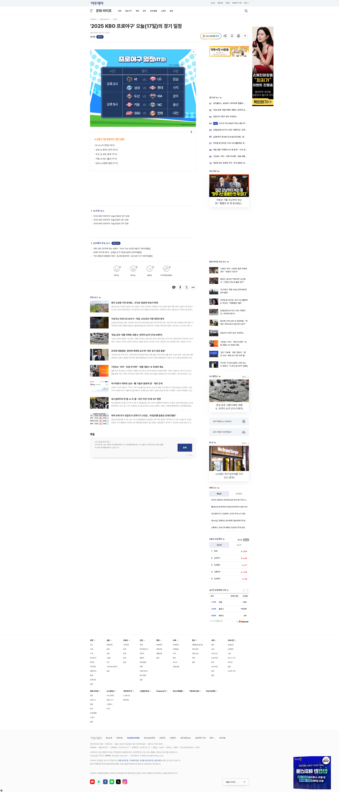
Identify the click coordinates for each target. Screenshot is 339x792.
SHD (216, 551)
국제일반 (176, 649)
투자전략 (239, 494)
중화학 (142, 658)
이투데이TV (127, 691)
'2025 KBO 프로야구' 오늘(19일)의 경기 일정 (111, 216)
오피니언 (231, 640)
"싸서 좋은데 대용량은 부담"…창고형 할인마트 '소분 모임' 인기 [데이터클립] (123, 256)
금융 (108, 640)
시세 (91, 653)
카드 (108, 662)
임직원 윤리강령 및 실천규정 (150, 760)
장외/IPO (93, 658)
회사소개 (109, 738)
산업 (141, 640)
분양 (124, 658)
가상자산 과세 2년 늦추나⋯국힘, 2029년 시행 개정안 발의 (137, 318)
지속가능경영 (210, 691)
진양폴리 (217, 565)
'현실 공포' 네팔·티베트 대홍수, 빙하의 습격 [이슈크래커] (136, 334)
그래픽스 (109, 704)
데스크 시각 (231, 658)
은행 (108, 649)
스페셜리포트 (144, 691)
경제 (157, 640)
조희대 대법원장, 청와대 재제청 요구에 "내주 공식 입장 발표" (138, 351)
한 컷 (108, 709)
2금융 (109, 658)
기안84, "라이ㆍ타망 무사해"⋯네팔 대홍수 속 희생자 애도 (137, 367)
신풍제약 (217, 572)
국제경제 (176, 645)
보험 (108, 653)
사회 (212, 640)
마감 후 (230, 662)
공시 (91, 645)
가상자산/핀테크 (112, 667)
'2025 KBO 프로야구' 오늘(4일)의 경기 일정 (110, 223)
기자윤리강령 (134, 760)
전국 (212, 662)
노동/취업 (214, 658)
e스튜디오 (126, 696)
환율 (91, 675)
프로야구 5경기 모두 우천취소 (225, 116)
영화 (137, 11)
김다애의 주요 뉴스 (101, 243)
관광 (119, 11)
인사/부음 (214, 667)
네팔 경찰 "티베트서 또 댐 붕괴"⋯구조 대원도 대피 (233, 150)
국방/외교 (195, 653)
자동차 (142, 653)
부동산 (125, 640)
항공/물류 (143, 662)
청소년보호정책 (149, 738)
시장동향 (126, 645)
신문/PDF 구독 (237, 3)
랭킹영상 (126, 700)
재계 (141, 645)
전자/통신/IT (144, 649)
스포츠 (163, 11)
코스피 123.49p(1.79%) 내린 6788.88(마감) (234, 123)
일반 (171, 11)
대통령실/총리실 (197, 645)
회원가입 (220, 3)
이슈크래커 (110, 696)
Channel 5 (161, 691)
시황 (91, 649)
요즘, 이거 (110, 700)
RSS (245, 3)
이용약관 (119, 738)
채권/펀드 (93, 671)
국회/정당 (195, 649)
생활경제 (159, 653)
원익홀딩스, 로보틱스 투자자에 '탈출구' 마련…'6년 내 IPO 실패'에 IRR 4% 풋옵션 (245, 103)
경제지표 (159, 649)
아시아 (175, 662)
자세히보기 (116, 243)
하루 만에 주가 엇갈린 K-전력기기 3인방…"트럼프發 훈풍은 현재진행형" (143, 415)
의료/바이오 (144, 671)
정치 (193, 640)
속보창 (227, 3)
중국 (174, 658)
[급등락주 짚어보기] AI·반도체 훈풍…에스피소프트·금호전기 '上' (238, 137)
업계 (124, 649)
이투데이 (93, 19)
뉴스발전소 (111, 691)
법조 (212, 645)
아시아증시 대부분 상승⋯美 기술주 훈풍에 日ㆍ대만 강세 (136, 383)
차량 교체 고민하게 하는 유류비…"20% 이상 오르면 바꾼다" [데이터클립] (122, 248)
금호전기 (217, 558)
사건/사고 (214, 653)
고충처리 (162, 738)
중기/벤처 (143, 675)
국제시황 (93, 680)
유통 (141, 667)
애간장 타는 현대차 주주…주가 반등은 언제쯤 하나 (232, 163)
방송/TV (128, 11)
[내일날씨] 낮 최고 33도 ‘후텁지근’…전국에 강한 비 (233, 130)
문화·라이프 (103, 11)
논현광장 (231, 649)
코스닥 (239, 545)
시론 (229, 653)
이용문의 (173, 738)
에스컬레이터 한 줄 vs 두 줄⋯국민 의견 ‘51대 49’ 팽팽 (136, 399)
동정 (212, 671)
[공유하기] (225, 36)
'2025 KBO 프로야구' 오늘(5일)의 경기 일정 (110, 220)
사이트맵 (222, 738)
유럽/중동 (176, 667)
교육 (212, 649)
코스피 (219, 545)
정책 (124, 653)
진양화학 (217, 579)
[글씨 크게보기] (245, 36)
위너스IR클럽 (177, 691)
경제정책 (159, 645)
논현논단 (231, 645)
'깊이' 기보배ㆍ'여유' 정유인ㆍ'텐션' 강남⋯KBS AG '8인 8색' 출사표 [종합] (233, 355)
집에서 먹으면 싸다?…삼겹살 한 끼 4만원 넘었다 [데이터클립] (117, 252)
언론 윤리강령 (123, 760)
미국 (174, 653)
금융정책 (109, 645)
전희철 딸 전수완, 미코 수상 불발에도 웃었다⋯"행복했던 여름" (237, 143)
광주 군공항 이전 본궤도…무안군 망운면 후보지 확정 (134, 302)
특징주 (219, 494)
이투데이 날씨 (194, 691)
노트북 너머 (231, 671)
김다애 (92, 37)
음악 (144, 11)
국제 (174, 640)
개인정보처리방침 (133, 738)
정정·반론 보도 (185, 738)
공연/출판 (153, 11)
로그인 (213, 3)
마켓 (91, 640)
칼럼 (229, 667)
